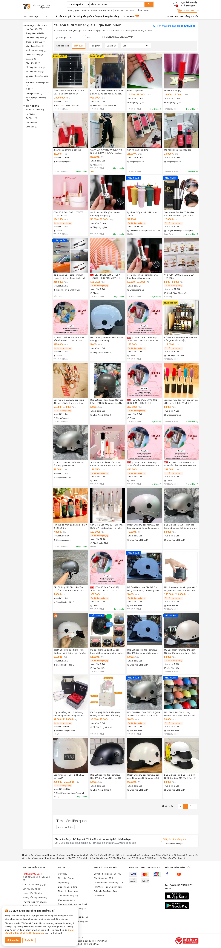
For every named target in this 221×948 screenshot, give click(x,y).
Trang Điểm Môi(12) (35, 33)
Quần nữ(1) (31, 59)
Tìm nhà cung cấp (175, 26)
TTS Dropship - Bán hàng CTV (108, 882)
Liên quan (79, 46)
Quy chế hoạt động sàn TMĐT (108, 874)
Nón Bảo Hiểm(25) (34, 29)
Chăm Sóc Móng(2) (34, 55)
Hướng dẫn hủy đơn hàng (35, 897)
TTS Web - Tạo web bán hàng (108, 887)
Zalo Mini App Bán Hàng (105, 891)
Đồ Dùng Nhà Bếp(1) (35, 72)
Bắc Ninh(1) (31, 122)
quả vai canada (89, 10)
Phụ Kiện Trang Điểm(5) (36, 38)
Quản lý (29, 940)
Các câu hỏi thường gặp (34, 884)
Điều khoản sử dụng (67, 887)
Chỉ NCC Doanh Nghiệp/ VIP (119, 37)
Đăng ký (190, 5)
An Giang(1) (31, 118)
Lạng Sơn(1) (31, 127)
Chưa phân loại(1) (34, 93)
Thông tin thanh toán (68, 891)
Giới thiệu (62, 874)
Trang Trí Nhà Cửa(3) (35, 42)
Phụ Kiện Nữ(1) (33, 63)
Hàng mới (95, 46)
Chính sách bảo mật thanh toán (73, 904)
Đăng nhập (192, 2)
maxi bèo (119, 10)
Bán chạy (111, 46)
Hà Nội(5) (30, 114)
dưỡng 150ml (105, 10)
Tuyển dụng (63, 882)
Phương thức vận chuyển (35, 902)
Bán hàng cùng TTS (189, 10)
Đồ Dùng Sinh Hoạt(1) (35, 67)
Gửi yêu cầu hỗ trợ (31, 889)
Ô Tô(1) (29, 89)
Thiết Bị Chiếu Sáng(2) (36, 50)
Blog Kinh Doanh (66, 878)
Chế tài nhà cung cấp (68, 895)
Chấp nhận (13, 940)
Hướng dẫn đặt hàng (32, 893)
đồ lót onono (143, 10)
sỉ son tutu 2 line (65, 827)
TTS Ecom (99, 895)
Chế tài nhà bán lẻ (66, 900)
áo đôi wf (130, 10)
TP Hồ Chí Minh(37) (35, 110)
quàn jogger (74, 10)
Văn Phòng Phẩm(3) (35, 46)
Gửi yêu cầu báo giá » (174, 839)
